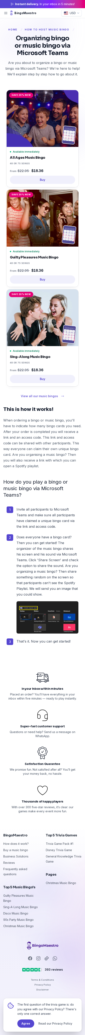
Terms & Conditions (42, 979)
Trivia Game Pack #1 (59, 843)
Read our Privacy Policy (55, 1023)
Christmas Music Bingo (18, 926)
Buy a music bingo (15, 850)
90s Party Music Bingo (18, 919)
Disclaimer (42, 989)
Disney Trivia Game (59, 850)
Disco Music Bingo (15, 913)
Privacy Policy (42, 984)
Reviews (9, 862)
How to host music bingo (47, 29)
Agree (25, 1023)
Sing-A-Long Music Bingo (20, 907)
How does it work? (16, 843)
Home (12, 29)
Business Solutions (15, 856)
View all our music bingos (39, 396)
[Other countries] (42, 946)
